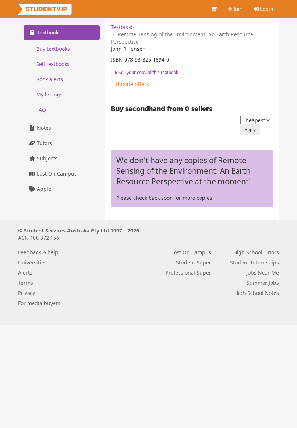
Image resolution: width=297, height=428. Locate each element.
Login (266, 8)
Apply (250, 130)
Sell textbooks (53, 64)
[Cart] (214, 9)
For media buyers (39, 303)
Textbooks (123, 27)
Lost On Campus (56, 173)
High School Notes (256, 292)
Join (237, 8)
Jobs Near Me (262, 272)
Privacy (26, 292)
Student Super (193, 262)
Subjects (46, 158)
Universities (32, 262)
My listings (49, 94)
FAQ (41, 109)
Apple (43, 188)
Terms (25, 282)
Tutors (43, 143)
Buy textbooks (53, 48)
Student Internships (254, 262)
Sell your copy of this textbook (147, 72)
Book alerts (49, 79)
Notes (43, 127)
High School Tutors (256, 252)
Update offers (132, 84)
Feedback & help (38, 252)
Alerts (25, 272)
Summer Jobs (263, 282)
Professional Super (188, 272)
